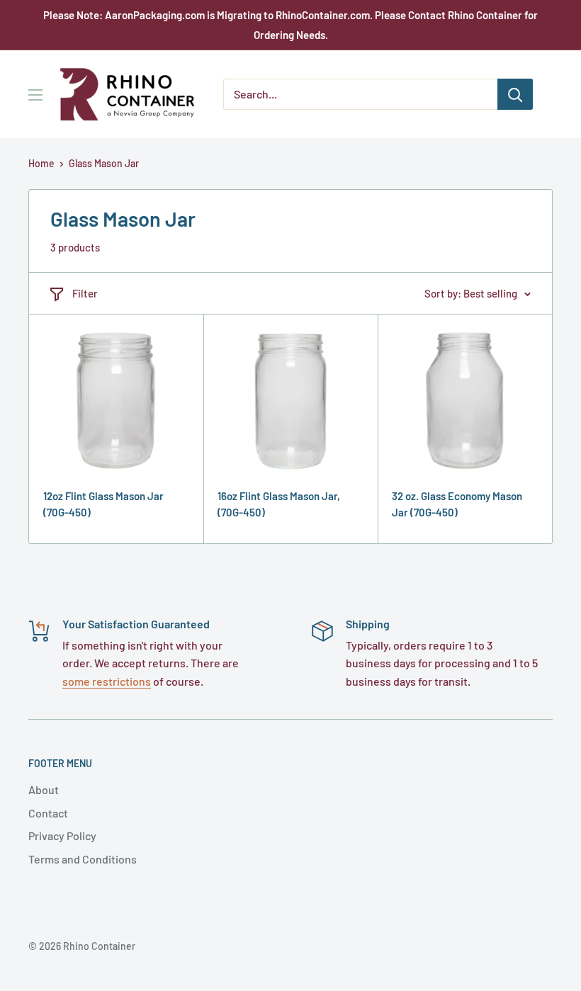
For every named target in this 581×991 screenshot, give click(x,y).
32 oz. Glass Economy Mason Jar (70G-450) (457, 504)
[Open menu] (35, 95)
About (43, 789)
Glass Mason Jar (104, 163)
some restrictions (106, 681)
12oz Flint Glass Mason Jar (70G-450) (103, 504)
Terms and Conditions (82, 859)
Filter (85, 293)
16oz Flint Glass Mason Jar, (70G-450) (279, 504)
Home (41, 163)
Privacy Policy (62, 835)
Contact (48, 813)
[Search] (515, 94)
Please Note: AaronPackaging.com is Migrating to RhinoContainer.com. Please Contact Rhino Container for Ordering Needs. (290, 25)
